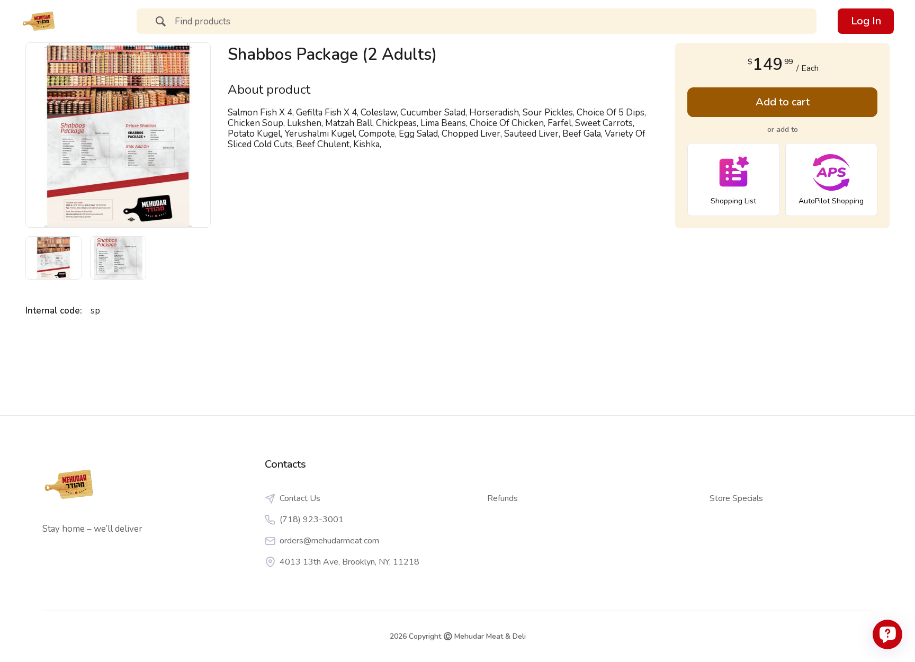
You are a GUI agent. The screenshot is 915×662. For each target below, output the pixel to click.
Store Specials (736, 498)
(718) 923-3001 (312, 519)
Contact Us (300, 498)
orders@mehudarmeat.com (329, 541)
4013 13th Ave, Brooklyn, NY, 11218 (349, 562)
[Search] (160, 23)
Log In (866, 21)
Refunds (502, 498)
